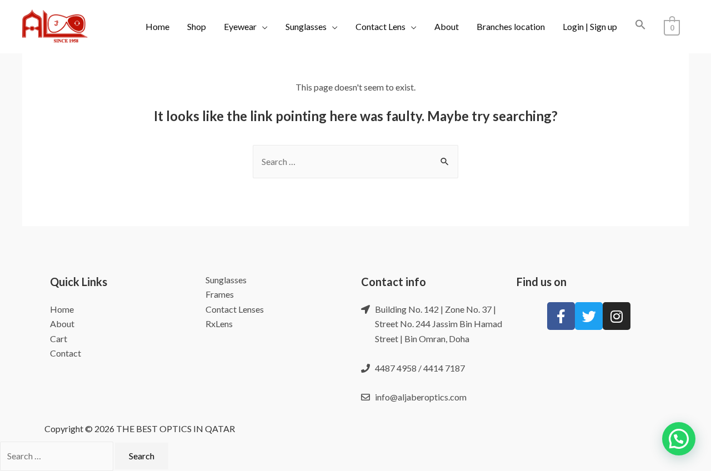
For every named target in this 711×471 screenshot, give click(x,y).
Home (157, 26)
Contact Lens (380, 26)
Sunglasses (306, 26)
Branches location (511, 26)
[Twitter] (589, 316)
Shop (196, 26)
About (446, 26)
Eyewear (240, 26)
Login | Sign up (590, 26)
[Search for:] (355, 161)
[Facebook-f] (561, 316)
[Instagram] (616, 316)
